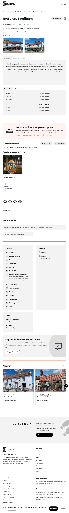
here (51, 483)
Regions (10, 11)
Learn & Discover (8, 477)
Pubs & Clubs (39, 460)
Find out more (47, 135)
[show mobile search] (62, 4)
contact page (9, 463)
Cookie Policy (6, 491)
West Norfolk (27, 11)
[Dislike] (15, 202)
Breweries (39, 468)
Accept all (53, 508)
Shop (4, 480)
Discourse (5, 499)
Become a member (47, 227)
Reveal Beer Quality (10, 24)
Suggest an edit (12, 352)
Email (20, 32)
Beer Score (58, 18)
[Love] (10, 202)
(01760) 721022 (9, 32)
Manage (63, 508)
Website (29, 32)
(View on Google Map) (33, 28)
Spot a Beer (61, 143)
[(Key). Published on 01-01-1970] (18, 387)
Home (4, 11)
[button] (66, 386)
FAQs (29, 461)
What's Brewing (7, 502)
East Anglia (18, 11)
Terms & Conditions (8, 497)
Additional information (19, 58)
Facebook (7, 35)
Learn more (12, 510)
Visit (37, 457)
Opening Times (8, 88)
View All (64, 365)
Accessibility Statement (9, 486)
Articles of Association (9, 488)
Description (7, 58)
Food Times (18, 88)
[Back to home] (9, 3)
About (38, 454)
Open (27, 24)
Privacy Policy (7, 483)
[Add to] (65, 18)
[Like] (5, 202)
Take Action (39, 463)
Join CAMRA (39, 452)
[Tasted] (20, 202)
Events (38, 465)
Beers (38, 471)
